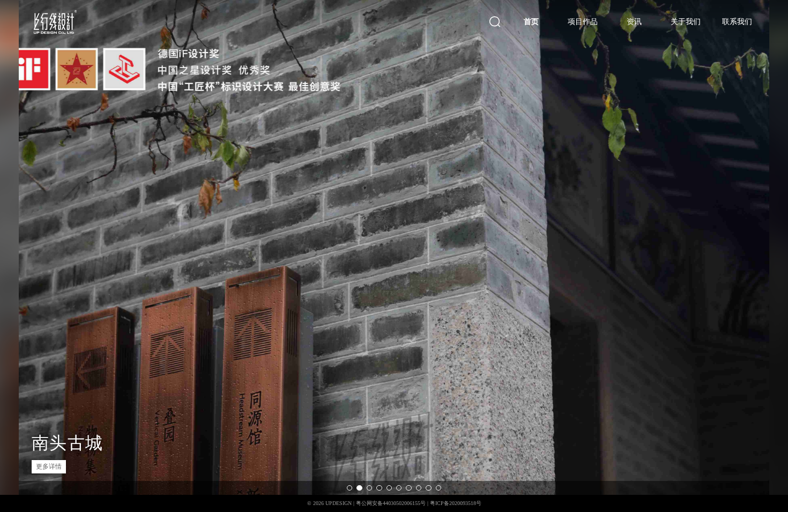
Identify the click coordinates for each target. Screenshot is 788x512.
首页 (531, 21)
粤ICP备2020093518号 (455, 503)
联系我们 (737, 21)
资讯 (634, 21)
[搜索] (494, 22)
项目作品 (583, 21)
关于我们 (686, 21)
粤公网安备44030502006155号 (391, 503)
